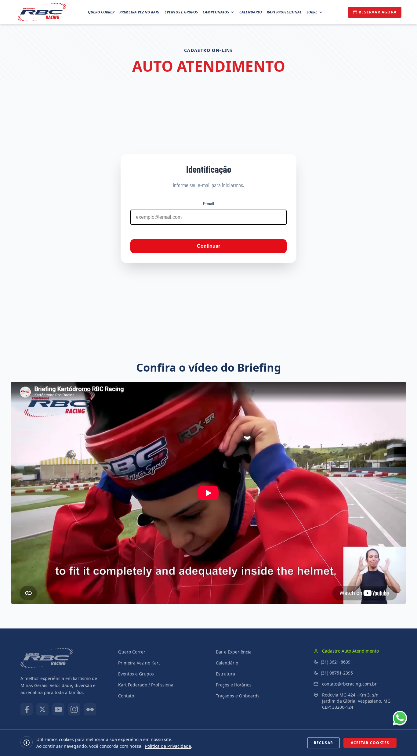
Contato (126, 696)
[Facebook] (26, 709)
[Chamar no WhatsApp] (400, 718)
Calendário (250, 12)
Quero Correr (101, 12)
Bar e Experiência (234, 652)
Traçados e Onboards (237, 696)
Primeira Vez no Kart (139, 12)
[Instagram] (74, 709)
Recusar (323, 742)
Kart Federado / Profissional (146, 685)
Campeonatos (216, 12)
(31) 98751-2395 (337, 673)
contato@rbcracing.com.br (349, 684)
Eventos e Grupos (181, 12)
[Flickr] (90, 709)
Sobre (311, 12)
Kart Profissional (284, 12)
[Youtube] (58, 709)
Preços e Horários (234, 685)
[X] (42, 709)
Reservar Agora (378, 12)
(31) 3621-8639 (335, 662)
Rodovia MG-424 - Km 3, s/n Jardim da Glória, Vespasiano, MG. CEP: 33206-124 (357, 701)
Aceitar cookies (370, 742)
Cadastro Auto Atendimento (350, 651)
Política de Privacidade (168, 746)
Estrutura (225, 674)
